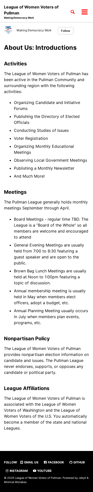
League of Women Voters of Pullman (31, 11)
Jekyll (82, 478)
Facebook (55, 462)
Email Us (31, 462)
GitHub (79, 462)
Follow (65, 31)
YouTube (44, 471)
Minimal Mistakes (15, 482)
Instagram (18, 471)
